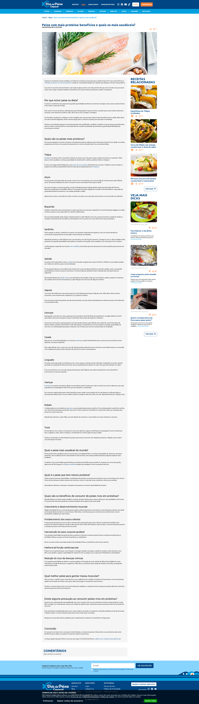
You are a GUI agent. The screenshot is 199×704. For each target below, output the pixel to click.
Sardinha (69, 11)
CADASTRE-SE (147, 4)
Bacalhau (146, 11)
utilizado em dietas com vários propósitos (58, 83)
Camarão (134, 11)
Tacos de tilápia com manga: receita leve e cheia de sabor (143, 146)
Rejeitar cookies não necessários (70, 701)
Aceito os (113, 670)
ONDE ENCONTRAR (108, 4)
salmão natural (64, 278)
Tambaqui (57, 11)
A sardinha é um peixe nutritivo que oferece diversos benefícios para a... (142, 237)
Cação (123, 11)
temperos (96, 167)
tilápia (48, 158)
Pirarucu (91, 11)
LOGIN (135, 4)
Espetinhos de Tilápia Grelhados (140, 112)
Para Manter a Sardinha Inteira (141, 232)
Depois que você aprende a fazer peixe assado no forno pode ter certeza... (143, 281)
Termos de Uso (109, 686)
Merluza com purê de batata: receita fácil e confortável (143, 180)
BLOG (84, 4)
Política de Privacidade (112, 689)
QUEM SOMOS (93, 4)
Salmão (80, 11)
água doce (70, 408)
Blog (50, 17)
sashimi (78, 340)
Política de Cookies (107, 697)
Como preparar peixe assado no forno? (143, 275)
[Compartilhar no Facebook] (150, 28)
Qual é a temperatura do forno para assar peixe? (142, 319)
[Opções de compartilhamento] (136, 116)
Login (87, 686)
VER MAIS (149, 189)
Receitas (75, 686)
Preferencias (48, 701)
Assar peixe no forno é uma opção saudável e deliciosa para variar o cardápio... (141, 324)
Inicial (44, 17)
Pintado (102, 11)
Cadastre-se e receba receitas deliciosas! (107, 639)
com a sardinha (74, 246)
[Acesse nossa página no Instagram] (118, 4)
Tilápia (46, 11)
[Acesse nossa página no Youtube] (125, 4)
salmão (70, 262)
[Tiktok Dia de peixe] (129, 4)
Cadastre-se (89, 689)
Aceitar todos (150, 701)
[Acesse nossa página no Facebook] (121, 4)
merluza (48, 385)
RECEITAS (75, 4)
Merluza (113, 11)
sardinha (73, 464)
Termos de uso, (76, 697)
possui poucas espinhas (79, 165)
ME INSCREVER (145, 665)
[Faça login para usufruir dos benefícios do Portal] (132, 116)
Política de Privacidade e (91, 697)
